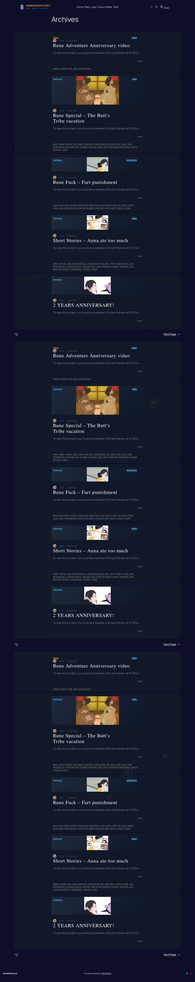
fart (118, 144)
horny (62, 68)
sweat (134, 147)
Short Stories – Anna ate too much (90, 240)
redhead (106, 266)
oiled (98, 266)
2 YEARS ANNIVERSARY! (83, 305)
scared (83, 147)
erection (94, 205)
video (65, 149)
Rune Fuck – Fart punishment (85, 182)
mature (82, 68)
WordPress (106, 973)
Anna (134, 37)
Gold (56, 37)
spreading (124, 147)
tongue (57, 149)
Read (139, 61)
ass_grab (78, 144)
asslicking (99, 144)
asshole (88, 144)
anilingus (131, 160)
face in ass (105, 205)
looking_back (73, 266)
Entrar (166, 7)
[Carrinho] (156, 7)
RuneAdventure (10, 973)
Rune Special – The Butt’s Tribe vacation (81, 118)
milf (89, 68)
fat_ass (122, 205)
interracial (59, 147)
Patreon (57, 79)
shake (115, 266)
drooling (83, 205)
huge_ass (72, 68)
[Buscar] (151, 7)
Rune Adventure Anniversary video (91, 45)
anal (134, 79)
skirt (105, 147)
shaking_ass (95, 147)
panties (81, 208)
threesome (76, 269)
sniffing (113, 147)
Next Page (172, 334)
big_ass (110, 144)
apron (68, 144)
